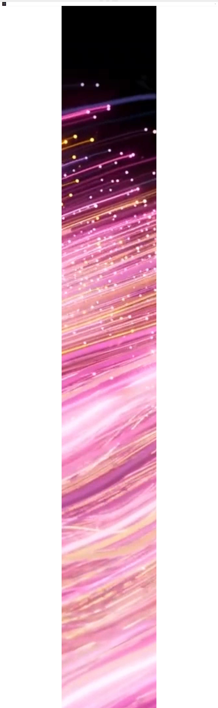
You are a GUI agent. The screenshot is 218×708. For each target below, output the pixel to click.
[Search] (215, 4)
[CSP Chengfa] (8, 4)
